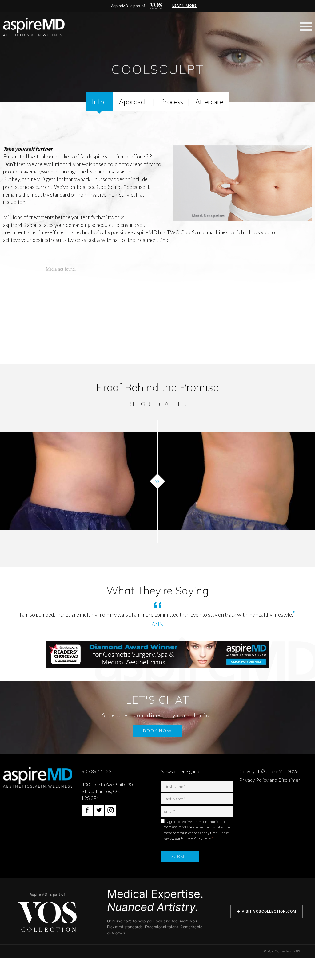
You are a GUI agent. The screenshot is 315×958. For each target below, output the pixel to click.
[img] (156, 6)
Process (171, 102)
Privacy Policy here (196, 838)
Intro (99, 102)
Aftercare (209, 102)
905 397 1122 (96, 771)
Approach (133, 102)
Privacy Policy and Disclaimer (269, 780)
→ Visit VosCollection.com (267, 911)
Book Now (157, 730)
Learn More (184, 5)
